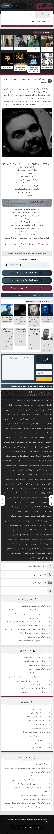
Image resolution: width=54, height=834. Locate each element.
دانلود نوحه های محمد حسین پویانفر (36, 732)
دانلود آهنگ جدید (43, 764)
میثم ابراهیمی (45, 548)
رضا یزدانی (6, 447)
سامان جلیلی (35, 456)
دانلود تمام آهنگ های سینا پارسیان (24, 287)
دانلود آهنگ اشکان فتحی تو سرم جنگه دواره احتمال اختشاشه (27, 803)
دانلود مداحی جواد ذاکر (41, 740)
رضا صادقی (28, 447)
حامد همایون (39, 433)
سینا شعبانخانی (10, 465)
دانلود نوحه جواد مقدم (41, 709)
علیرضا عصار (20, 493)
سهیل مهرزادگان (44, 460)
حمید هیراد (10, 437)
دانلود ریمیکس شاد (38, 574)
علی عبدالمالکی (23, 484)
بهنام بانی (47, 428)
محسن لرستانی (16, 516)
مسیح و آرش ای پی (17, 534)
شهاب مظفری (45, 474)
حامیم (30, 433)
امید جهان (9, 410)
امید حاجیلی (46, 414)
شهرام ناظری (20, 474)
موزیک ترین (41, 14)
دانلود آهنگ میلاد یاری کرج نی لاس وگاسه (34, 784)
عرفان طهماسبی (45, 479)
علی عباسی (35, 484)
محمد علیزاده (21, 521)
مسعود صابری (45, 534)
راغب (13, 442)
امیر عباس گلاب (12, 414)
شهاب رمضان (18, 470)
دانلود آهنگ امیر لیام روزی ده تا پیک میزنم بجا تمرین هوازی (27, 629)
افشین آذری (46, 410)
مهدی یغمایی (23, 544)
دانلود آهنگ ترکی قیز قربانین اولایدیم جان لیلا (33, 625)
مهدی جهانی (24, 539)
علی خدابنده (32, 479)
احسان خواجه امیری (43, 405)
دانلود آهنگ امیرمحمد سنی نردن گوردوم (35, 688)
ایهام (7, 419)
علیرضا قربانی (8, 493)
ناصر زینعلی (22, 548)
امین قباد (14, 419)
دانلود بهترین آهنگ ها (32, 827)
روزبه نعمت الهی (34, 451)
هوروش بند (15, 553)
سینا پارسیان (33, 244)
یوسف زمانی (35, 558)
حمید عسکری (21, 437)
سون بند (33, 460)
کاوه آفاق (34, 502)
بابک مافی (24, 423)
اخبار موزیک (18, 827)
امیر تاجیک (35, 414)
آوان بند (18, 400)
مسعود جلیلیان (19, 530)
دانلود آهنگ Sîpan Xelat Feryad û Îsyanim (34, 641)
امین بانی (35, 419)
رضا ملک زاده (17, 447)
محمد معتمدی (45, 525)
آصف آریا (26, 400)
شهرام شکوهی (33, 474)
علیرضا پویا (10, 488)
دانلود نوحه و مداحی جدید (35, 591)
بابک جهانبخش (36, 423)
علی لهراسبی (10, 484)
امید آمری (28, 410)
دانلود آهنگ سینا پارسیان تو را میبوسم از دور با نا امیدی (25, 80)
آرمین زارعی (46, 400)
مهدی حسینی (12, 539)
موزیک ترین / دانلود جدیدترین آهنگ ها (43, 6)
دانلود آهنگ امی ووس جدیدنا (39, 637)
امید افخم (19, 410)
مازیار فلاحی (36, 507)
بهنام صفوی (36, 428)
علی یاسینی (34, 488)
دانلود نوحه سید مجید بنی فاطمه (37, 724)
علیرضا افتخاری (22, 488)
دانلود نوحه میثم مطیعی (40, 728)
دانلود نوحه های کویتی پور (40, 736)
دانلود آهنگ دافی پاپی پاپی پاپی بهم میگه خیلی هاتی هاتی (27, 621)
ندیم (49, 553)
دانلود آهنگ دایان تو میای (40, 684)
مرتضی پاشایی (32, 530)
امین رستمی (25, 419)
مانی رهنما (16, 507)
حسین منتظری (45, 437)
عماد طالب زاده (45, 497)
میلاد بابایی (33, 548)
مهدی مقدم (46, 544)
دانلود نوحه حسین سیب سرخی (38, 720)
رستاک (6, 442)
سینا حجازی (46, 465)
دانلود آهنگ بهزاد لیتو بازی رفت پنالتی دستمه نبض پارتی (28, 807)
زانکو (23, 451)
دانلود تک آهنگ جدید (37, 566)
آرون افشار (36, 400)
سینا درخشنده (34, 465)
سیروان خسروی (8, 460)
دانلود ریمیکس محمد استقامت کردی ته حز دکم (32, 614)
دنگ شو (20, 442)
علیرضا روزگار (46, 493)
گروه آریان (47, 507)
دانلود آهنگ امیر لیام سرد (40, 772)
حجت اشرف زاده (19, 433)
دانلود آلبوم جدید (39, 582)
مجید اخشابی (45, 511)
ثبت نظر (46, 379)
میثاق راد (12, 544)
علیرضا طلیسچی (33, 493)
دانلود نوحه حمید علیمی (41, 747)
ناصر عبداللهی (10, 548)
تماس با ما (26, 14)
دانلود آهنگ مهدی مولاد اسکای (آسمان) (35, 795)
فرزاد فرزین (24, 497)
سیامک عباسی (22, 460)
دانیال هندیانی (30, 442)
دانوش (40, 442)
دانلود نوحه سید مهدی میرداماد (38, 716)
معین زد (48, 539)
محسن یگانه (46, 521)
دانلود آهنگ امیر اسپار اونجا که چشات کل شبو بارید (30, 780)
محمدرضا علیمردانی (14, 525)
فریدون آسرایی (12, 497)
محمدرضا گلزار (45, 530)
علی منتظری (46, 488)
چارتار (49, 433)
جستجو (6, 5)
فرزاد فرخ (34, 497)
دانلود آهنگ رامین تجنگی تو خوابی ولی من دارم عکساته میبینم (26, 610)
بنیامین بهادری (12, 423)
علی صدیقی (46, 484)
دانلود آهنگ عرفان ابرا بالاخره (39, 669)
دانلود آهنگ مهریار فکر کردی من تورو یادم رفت (32, 681)
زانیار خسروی (15, 451)
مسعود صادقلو (32, 534)
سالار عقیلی (46, 456)
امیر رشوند (25, 414)
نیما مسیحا (40, 553)
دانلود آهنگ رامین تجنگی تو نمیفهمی (36, 606)
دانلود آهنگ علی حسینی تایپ (38, 673)
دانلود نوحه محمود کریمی (40, 713)
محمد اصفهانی (33, 521)
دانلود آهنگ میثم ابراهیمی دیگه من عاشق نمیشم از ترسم (28, 677)
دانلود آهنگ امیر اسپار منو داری (38, 776)
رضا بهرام (47, 447)
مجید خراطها (33, 511)
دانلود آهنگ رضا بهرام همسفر (39, 665)
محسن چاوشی (29, 516)
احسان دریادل (29, 405)
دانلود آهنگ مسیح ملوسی (40, 618)
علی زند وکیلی (20, 479)
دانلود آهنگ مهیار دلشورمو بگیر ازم (37, 661)
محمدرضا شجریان (30, 525)
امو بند (37, 410)
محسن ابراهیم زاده (44, 516)
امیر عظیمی (46, 419)
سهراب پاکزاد (23, 456)
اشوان (10, 405)
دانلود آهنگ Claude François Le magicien (35, 633)
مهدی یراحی (35, 544)
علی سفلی (9, 479)
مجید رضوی (22, 511)
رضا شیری (38, 447)
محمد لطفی (9, 521)
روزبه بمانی (46, 451)
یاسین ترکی (46, 558)
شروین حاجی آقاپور (32, 470)
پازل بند (27, 428)
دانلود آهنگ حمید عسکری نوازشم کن (36, 692)
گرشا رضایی (13, 502)
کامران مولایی (46, 502)
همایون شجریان (28, 553)
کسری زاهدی (24, 502)
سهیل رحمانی (11, 456)
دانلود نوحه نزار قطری (42, 744)
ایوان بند (47, 423)
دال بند (48, 442)
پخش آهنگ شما (39, 21)
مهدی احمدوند (37, 539)
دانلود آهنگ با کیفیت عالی (25, 273)
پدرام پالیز (17, 428)
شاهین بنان (46, 470)
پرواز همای (8, 428)
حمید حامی (33, 437)
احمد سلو (18, 405)
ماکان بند (25, 507)
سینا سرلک (22, 465)
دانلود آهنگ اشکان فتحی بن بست (37, 799)
